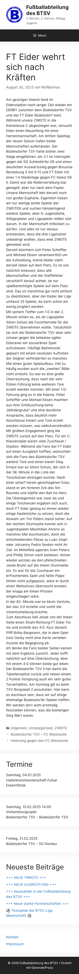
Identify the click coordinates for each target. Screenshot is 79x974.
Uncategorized (41, 728)
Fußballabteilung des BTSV (47, 10)
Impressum (15, 944)
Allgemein (19, 728)
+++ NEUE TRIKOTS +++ (26, 878)
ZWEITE (61, 728)
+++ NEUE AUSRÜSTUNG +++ (31, 884)
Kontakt (12, 937)
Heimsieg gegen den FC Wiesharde (39, 741)
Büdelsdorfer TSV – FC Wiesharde (39, 734)
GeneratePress (42, 968)
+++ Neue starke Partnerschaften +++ (37, 904)
